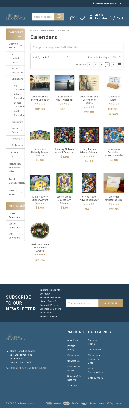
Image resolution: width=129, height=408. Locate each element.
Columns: (80, 64)
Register (101, 18)
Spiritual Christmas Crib (114, 198)
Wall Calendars (19, 113)
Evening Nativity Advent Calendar (64, 150)
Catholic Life (14, 154)
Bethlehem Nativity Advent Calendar (40, 152)
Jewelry (15, 138)
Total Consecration (17, 181)
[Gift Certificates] (73, 17)
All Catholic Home (16, 58)
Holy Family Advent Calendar (89, 150)
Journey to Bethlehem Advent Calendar (114, 152)
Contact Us (73, 360)
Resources (73, 355)
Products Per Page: (98, 57)
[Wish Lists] (83, 17)
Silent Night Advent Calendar (89, 198)
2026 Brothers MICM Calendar (40, 98)
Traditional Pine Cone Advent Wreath (40, 247)
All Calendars (19, 87)
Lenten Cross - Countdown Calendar (64, 199)
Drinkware (17, 121)
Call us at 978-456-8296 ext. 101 (28, 367)
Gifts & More (13, 192)
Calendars (17, 78)
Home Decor (14, 130)
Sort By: (36, 57)
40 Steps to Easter (113, 98)
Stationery (17, 145)
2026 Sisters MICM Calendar (64, 98)
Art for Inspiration (17, 70)
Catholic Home (14, 45)
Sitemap (72, 385)
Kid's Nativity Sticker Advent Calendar (40, 199)
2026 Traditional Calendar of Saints (89, 99)
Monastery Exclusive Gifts (15, 167)
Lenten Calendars (19, 104)
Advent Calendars (19, 96)
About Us (72, 340)
